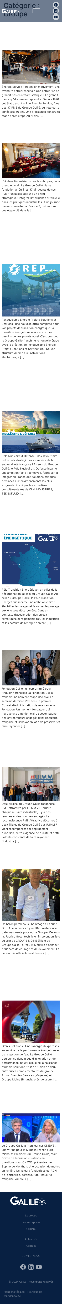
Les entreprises (31, 1222)
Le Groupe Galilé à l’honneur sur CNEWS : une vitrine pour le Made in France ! (31, 1097)
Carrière (31, 1229)
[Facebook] (56, 5)
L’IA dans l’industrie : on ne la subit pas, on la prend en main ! (29, 130)
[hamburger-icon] (36, 10)
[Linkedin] (56, 11)
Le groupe (31, 1215)
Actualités (31, 1239)
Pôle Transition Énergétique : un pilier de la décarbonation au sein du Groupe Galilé (30, 515)
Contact (31, 1246)
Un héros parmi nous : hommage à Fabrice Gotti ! (30, 856)
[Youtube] (56, 17)
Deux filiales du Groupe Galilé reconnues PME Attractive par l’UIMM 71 (29, 747)
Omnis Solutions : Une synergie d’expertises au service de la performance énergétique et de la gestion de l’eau (30, 977)
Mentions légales (14, 1292)
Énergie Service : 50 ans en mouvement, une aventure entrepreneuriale (28, 34)
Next (55, 1186)
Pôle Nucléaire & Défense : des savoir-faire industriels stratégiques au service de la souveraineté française (29, 385)
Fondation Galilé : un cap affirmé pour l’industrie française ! (29, 637)
